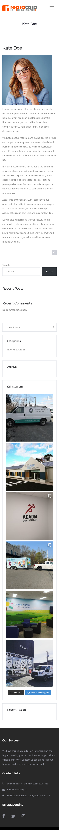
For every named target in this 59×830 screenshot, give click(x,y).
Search (6, 265)
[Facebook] (3, 816)
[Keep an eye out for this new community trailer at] (29, 565)
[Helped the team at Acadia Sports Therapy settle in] (29, 516)
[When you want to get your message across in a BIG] (29, 663)
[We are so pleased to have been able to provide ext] (29, 467)
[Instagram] (23, 816)
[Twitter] (13, 816)
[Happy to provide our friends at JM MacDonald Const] (29, 418)
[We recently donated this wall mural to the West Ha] (29, 614)
